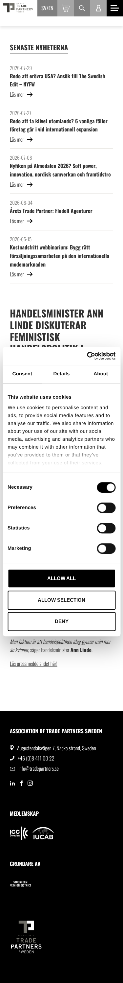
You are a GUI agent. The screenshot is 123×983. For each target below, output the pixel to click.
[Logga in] (98, 8)
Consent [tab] (22, 374)
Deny (62, 621)
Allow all (61, 578)
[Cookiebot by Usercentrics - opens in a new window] (87, 356)
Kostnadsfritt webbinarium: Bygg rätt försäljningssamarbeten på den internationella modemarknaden (59, 255)
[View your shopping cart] (65, 8)
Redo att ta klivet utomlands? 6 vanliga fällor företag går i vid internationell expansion (59, 125)
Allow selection (61, 600)
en (51, 8)
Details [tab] (61, 374)
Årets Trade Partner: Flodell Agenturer (51, 211)
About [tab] (100, 374)
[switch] (106, 508)
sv (44, 8)
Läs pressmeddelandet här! (33, 663)
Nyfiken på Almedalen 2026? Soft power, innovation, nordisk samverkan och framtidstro (60, 170)
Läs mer (17, 94)
